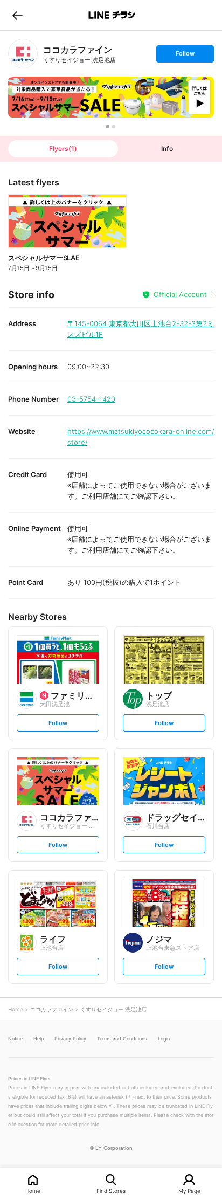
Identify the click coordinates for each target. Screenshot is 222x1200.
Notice (15, 1038)
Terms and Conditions (122, 1038)
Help (38, 1038)
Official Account (180, 294)
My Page (189, 1191)
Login (164, 1038)
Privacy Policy (70, 1038)
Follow (185, 56)
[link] (23, 53)
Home (32, 1191)
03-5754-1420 (91, 399)
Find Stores (111, 1191)
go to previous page (17, 15)
